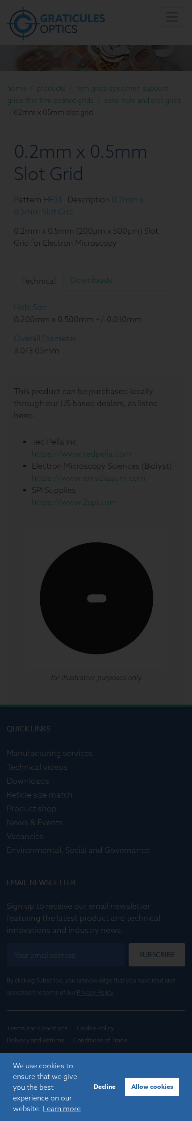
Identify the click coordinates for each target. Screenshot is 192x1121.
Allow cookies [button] (152, 1087)
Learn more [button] (62, 1108)
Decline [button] (105, 1087)
